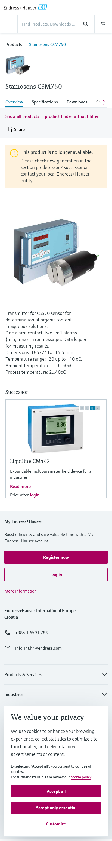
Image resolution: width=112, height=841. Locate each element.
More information (20, 591)
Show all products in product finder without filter (52, 116)
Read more (20, 486)
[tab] (16, 102)
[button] (56, 557)
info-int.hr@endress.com (38, 648)
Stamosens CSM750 (47, 44)
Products (13, 44)
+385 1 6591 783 (31, 632)
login (34, 495)
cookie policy (81, 777)
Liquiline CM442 (30, 461)
